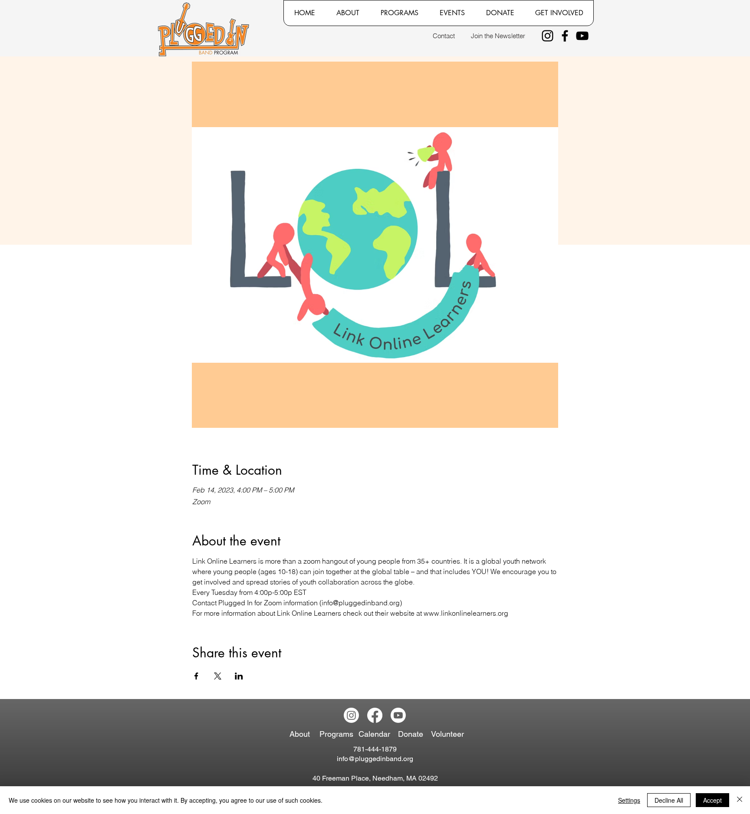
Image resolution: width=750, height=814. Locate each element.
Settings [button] (629, 800)
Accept (712, 800)
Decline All (669, 800)
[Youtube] (398, 715)
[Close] (739, 800)
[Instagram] (547, 35)
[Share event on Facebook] (196, 676)
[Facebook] (564, 35)
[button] (348, 13)
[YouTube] (582, 35)
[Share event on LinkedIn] (239, 676)
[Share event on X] (218, 676)
